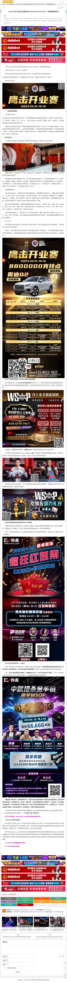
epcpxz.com (15, 832)
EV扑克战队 (58, 898)
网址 (4, 964)
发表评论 (61, 7)
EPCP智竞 (39, 909)
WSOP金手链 (8, 904)
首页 (4, 4)
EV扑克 (42, 898)
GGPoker (8, 901)
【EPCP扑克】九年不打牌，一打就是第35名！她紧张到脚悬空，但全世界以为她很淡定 (25, 930)
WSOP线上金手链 (58, 901)
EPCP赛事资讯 (10, 4)
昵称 (5, 956)
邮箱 (5, 960)
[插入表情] (60, 956)
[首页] (65, 963)
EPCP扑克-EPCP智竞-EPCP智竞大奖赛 (34, 980)
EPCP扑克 (8, 898)
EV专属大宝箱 (25, 898)
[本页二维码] (65, 977)
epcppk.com (19, 823)
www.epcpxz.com (18, 70)
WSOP (25, 901)
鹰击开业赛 (25, 904)
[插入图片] (63, 956)
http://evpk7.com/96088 (23, 816)
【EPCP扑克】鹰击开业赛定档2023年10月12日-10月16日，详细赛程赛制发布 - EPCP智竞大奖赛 (38, 911)
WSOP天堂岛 (41, 901)
